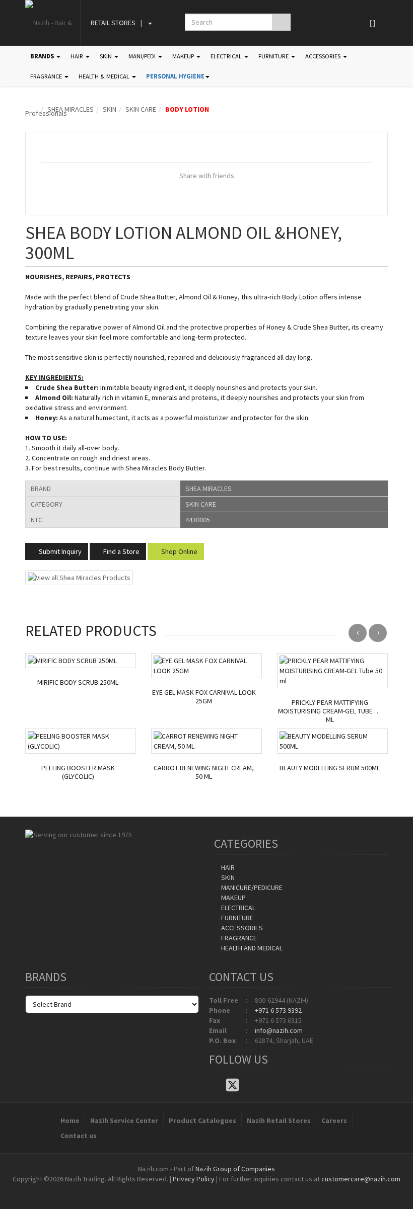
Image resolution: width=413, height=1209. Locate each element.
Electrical (237, 907)
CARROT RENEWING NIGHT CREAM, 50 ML (204, 772)
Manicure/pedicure (251, 887)
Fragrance (238, 937)
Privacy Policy (194, 1178)
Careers (334, 1120)
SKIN (106, 56)
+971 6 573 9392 (278, 1010)
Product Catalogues (202, 1120)
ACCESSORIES (323, 56)
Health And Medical (251, 947)
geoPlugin (234, 1188)
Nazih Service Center (124, 1120)
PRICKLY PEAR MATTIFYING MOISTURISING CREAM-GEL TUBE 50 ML (329, 710)
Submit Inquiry (59, 551)
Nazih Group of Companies (235, 1168)
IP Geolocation (186, 1188)
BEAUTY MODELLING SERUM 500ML (330, 768)
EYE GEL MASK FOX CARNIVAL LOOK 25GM (204, 696)
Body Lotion (187, 109)
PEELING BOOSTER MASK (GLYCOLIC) (78, 772)
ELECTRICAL (227, 56)
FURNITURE (274, 56)
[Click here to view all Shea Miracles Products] (79, 577)
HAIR (78, 56)
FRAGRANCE (46, 76)
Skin (109, 109)
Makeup (233, 897)
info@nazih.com (279, 1030)
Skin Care (140, 109)
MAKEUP (183, 56)
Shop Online (178, 551)
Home (70, 1120)
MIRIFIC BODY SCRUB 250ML (77, 682)
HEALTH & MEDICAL (105, 76)
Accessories (241, 927)
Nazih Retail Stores (279, 1120)
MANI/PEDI (142, 56)
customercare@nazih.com (360, 1178)
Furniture (236, 917)
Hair (227, 867)
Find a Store (121, 551)
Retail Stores (113, 22)
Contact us (78, 1135)
